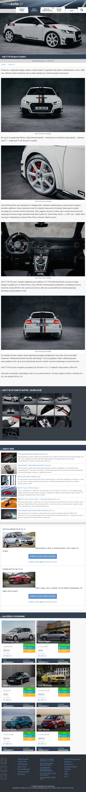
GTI (65, 777)
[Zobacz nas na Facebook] (3, 764)
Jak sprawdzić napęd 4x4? (48, 778)
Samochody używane (72, 759)
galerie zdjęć (59, 10)
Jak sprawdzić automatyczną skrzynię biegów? (46, 769)
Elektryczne (68, 764)
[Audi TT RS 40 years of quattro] (43, 131)
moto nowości (34, 10)
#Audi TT (4, 65)
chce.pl (13, 3)
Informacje (65, 788)
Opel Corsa (22, 767)
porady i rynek (22, 10)
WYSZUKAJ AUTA (50, 562)
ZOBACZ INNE (34, 562)
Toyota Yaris (22, 762)
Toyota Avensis (23, 772)
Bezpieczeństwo (70, 767)
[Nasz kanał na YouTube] (3, 772)
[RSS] (3, 780)
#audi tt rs (12, 65)
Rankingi (67, 762)
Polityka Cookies (56, 788)
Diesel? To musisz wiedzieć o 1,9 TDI (47, 760)
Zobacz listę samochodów (42, 556)
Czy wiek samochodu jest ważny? (48, 774)
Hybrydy (67, 769)
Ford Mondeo (23, 764)
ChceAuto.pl (28, 788)
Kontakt (71, 788)
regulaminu (47, 788)
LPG (66, 772)
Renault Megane (24, 769)
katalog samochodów (47, 10)
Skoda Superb (23, 759)
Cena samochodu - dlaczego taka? (47, 764)
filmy (71, 11)
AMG (66, 774)
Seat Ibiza (21, 774)
